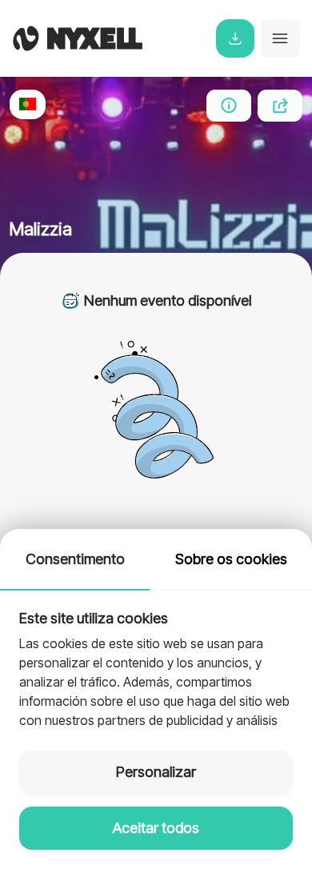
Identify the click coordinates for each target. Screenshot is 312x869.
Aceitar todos (156, 827)
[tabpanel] (156, 661)
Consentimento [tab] (75, 559)
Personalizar (156, 771)
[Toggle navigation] (280, 38)
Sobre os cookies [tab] (231, 559)
